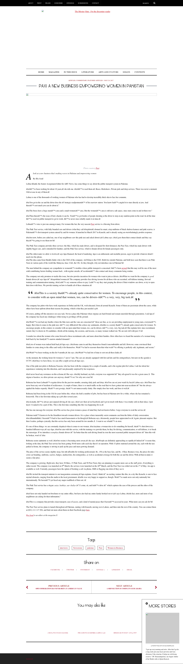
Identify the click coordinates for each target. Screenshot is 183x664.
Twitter (70, 570)
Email (129, 570)
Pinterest (85, 570)
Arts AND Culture (108, 72)
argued (124, 268)
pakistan (90, 547)
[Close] (147, 604)
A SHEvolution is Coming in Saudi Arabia (124, 587)
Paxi (97, 168)
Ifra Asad (29, 515)
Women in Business (115, 547)
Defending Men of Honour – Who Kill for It (125, 633)
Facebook (55, 570)
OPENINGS (70, 3)
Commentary (81, 80)
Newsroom (77, 547)
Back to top (29, 658)
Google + (101, 570)
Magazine (54, 72)
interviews (64, 547)
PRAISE (48, 3)
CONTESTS (140, 72)
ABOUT (30, 3)
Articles (71, 80)
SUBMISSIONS (83, 3)
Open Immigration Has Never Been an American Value (59, 587)
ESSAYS (126, 72)
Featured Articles (95, 80)
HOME (41, 72)
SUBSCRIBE (58, 3)
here (88, 510)
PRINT (39, 3)
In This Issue (70, 72)
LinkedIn (116, 570)
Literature (88, 72)
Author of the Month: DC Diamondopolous (162, 646)
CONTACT (95, 3)
